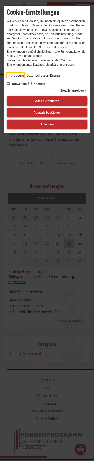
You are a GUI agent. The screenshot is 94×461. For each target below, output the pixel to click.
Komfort (39, 84)
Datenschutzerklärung (43, 75)
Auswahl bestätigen (47, 112)
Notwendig (19, 84)
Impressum (15, 75)
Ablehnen (47, 124)
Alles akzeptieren (47, 101)
